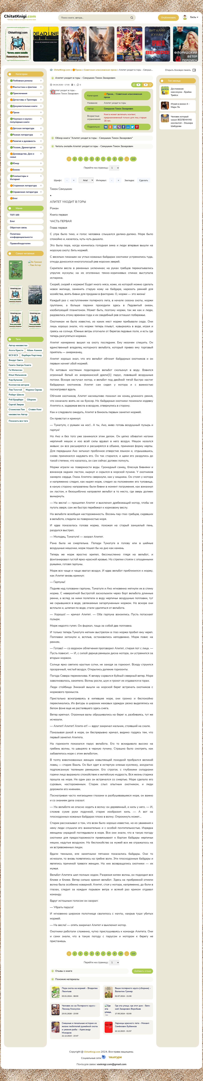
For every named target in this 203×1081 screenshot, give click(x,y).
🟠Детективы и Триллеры (23, 99)
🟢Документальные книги (23, 106)
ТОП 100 (14, 214)
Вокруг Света (16, 360)
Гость (193, 17)
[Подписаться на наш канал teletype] (114, 1058)
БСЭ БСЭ (13, 355)
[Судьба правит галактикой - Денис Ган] (35, 295)
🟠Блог (14, 198)
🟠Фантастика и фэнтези (23, 87)
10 (121, 159)
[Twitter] (132, 127)
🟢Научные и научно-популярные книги (21, 120)
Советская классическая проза (100, 69)
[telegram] (115, 127)
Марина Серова (34, 389)
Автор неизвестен (18, 345)
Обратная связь (18, 227)
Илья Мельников (17, 374)
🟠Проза (14, 112)
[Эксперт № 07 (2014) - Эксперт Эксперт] (35, 319)
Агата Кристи (16, 350)
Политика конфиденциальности (21, 235)
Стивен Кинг (35, 409)
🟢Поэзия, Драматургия (23, 147)
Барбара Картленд (32, 355)
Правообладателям (20, 243)
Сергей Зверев (16, 404)
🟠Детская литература (22, 128)
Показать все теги (18, 420)
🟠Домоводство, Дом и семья (22, 155)
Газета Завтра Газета (20, 365)
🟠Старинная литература (23, 185)
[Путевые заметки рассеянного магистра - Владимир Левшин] (15, 270)
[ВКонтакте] (106, 127)
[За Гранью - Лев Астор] (35, 270)
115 (133, 159)
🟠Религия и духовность (23, 141)
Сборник (31, 399)
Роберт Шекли (16, 394)
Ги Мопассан (15, 370)
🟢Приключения (18, 93)
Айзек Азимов (34, 350)
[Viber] (119, 127)
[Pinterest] (137, 127)
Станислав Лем (17, 409)
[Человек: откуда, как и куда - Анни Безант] (15, 295)
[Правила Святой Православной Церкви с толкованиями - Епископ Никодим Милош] (15, 319)
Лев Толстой (15, 389)
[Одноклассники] (110, 127)
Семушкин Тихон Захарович (118, 108)
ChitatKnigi (20, 17)
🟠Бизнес (15, 169)
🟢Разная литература (21, 134)
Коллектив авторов (19, 384)
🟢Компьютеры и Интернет (19, 178)
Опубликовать (168, 17)
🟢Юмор (14, 163)
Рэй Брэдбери (16, 399)
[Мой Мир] (128, 127)
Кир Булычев (15, 379)
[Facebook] (123, 127)
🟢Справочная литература (24, 191)
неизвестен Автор (18, 414)
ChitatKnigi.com (62, 69)
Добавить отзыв (142, 971)
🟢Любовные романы (21, 80)
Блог (12, 221)
